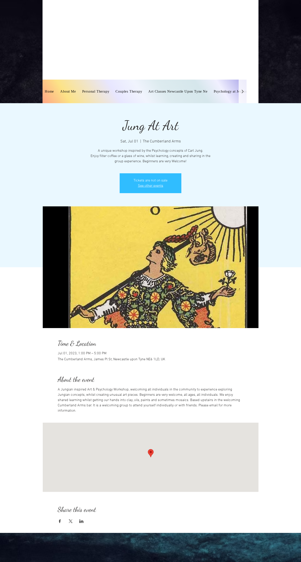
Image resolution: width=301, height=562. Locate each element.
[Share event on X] (71, 521)
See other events (150, 186)
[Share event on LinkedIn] (81, 521)
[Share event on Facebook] (60, 521)
